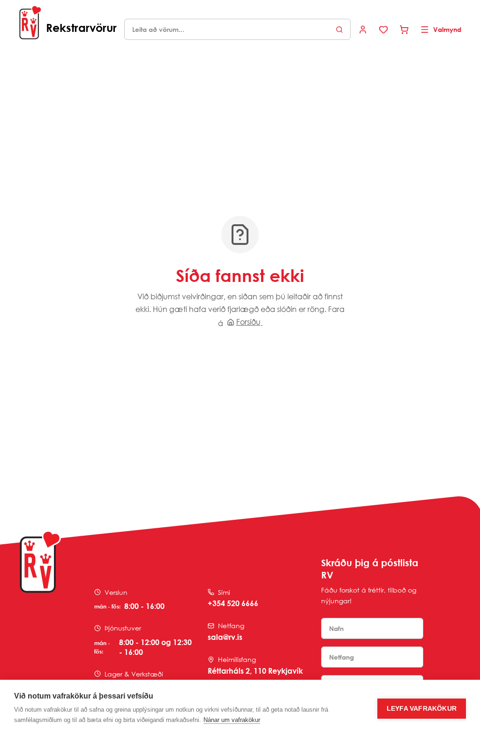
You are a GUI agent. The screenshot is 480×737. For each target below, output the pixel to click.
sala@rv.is (225, 637)
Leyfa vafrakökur (422, 708)
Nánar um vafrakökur (231, 719)
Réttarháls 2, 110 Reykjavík (255, 671)
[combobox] (237, 29)
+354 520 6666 (233, 603)
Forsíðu (248, 322)
